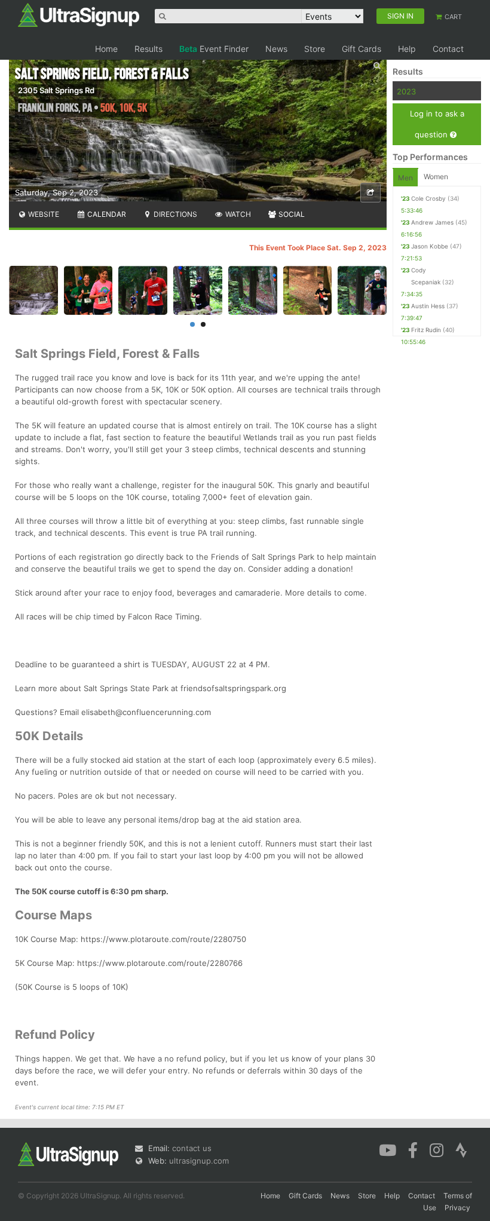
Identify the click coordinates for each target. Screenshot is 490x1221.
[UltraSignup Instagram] (436, 1149)
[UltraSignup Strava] (461, 1149)
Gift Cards (361, 49)
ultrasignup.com (199, 1160)
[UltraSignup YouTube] (387, 1149)
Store (314, 49)
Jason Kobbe (429, 246)
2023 (406, 91)
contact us (192, 1148)
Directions (174, 214)
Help (407, 49)
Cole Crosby (428, 198)
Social (291, 214)
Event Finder (214, 49)
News (276, 49)
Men (405, 177)
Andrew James (432, 222)
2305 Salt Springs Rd (56, 90)
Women (436, 176)
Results (148, 49)
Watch (237, 214)
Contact (448, 49)
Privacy (457, 1207)
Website (42, 214)
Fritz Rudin (426, 329)
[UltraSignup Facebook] (412, 1149)
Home (106, 49)
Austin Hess (428, 305)
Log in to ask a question (437, 124)
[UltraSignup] (78, 14)
